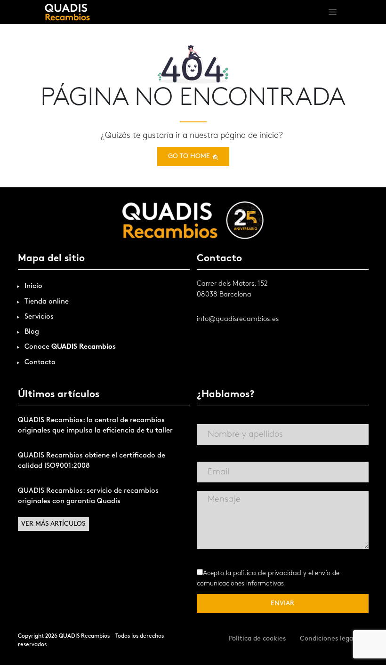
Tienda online (46, 301)
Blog (31, 332)
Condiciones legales (331, 638)
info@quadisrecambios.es (238, 319)
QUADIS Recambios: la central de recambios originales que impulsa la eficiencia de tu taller (95, 426)
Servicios (39, 316)
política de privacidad (267, 573)
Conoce (70, 347)
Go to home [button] (190, 156)
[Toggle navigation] (332, 12)
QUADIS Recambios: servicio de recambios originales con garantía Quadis (88, 496)
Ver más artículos (53, 524)
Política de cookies (257, 638)
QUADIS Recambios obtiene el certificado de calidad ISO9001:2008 (91, 461)
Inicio (33, 286)
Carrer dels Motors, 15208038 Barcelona (232, 289)
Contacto (40, 362)
